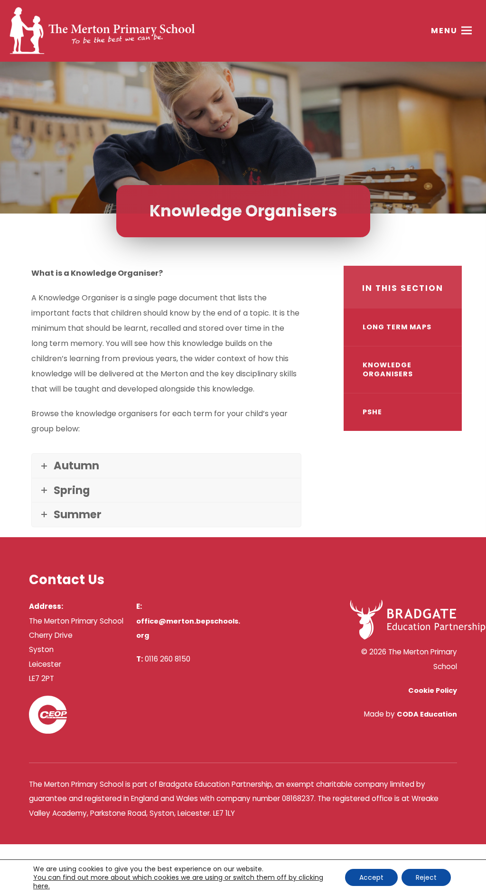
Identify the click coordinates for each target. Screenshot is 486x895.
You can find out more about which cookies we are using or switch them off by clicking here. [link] (178, 882)
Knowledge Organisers (388, 369)
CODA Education (427, 714)
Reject (426, 877)
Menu (444, 30)
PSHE (372, 412)
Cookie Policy (432, 690)
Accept (371, 877)
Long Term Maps (397, 327)
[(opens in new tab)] (418, 637)
